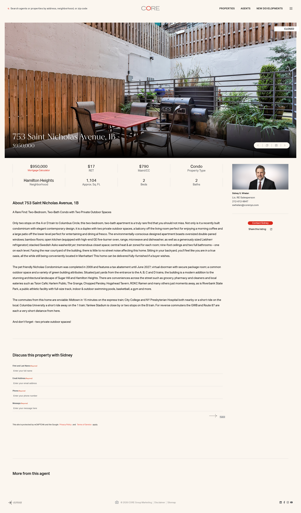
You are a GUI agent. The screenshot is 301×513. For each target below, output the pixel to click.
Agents (246, 8)
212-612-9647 (240, 201)
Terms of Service (84, 425)
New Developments (270, 8)
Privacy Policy (65, 425)
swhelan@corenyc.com (245, 205)
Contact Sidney (260, 223)
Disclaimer (159, 502)
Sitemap (171, 502)
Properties (227, 8)
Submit (222, 417)
